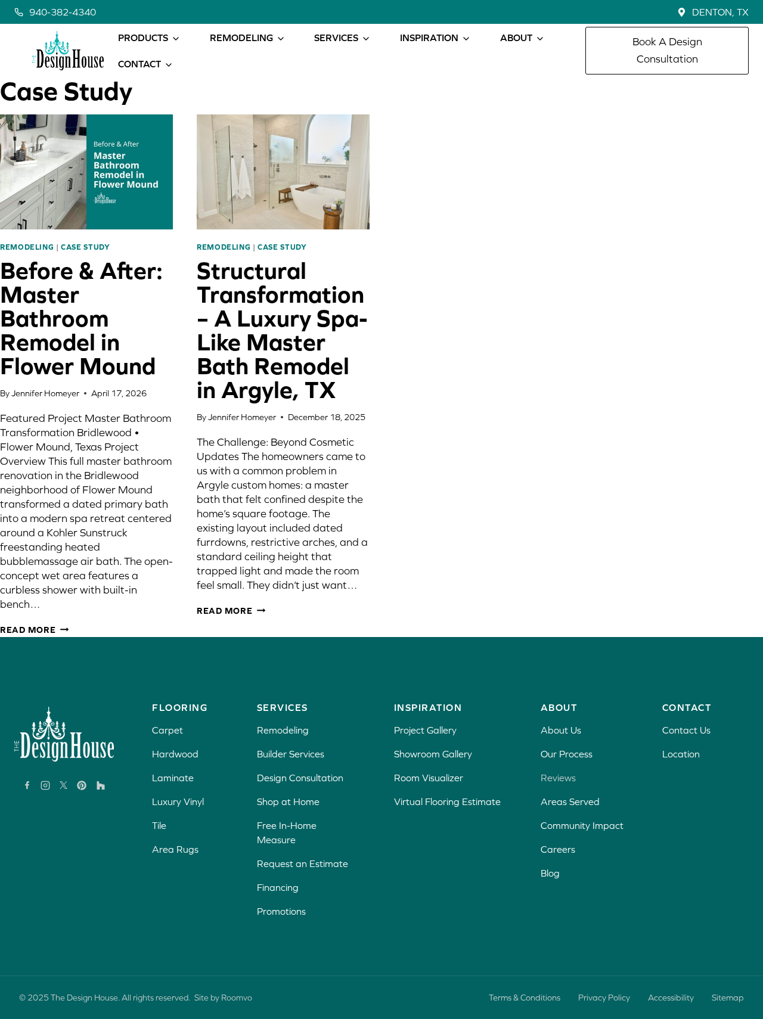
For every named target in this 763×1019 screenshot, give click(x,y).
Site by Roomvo (223, 997)
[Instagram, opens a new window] (45, 785)
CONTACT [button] (139, 63)
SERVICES (336, 37)
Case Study (85, 247)
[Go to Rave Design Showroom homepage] (64, 734)
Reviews (558, 777)
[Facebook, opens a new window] (27, 785)
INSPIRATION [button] (429, 37)
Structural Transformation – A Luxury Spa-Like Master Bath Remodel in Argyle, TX (282, 330)
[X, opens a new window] (63, 785)
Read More (34, 630)
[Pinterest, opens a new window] (81, 785)
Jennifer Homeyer (45, 393)
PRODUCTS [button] (143, 37)
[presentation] (86, 171)
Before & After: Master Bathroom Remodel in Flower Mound (81, 318)
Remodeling (27, 247)
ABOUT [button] (516, 37)
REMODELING (241, 37)
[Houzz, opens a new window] (101, 785)
